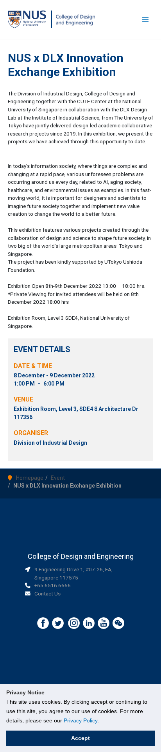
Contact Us (47, 593)
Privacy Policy (80, 720)
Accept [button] (80, 738)
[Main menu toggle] (146, 20)
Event (58, 478)
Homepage (29, 478)
